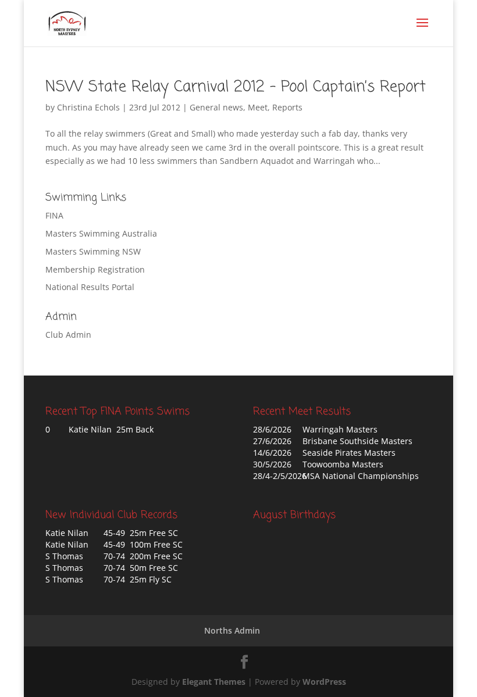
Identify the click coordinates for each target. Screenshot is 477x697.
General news (216, 107)
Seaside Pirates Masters (349, 452)
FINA (54, 215)
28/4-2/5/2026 (280, 475)
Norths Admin (232, 630)
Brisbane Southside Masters (357, 440)
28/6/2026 (272, 429)
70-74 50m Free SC (141, 567)
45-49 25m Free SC (141, 532)
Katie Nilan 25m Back (111, 429)
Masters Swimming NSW (93, 251)
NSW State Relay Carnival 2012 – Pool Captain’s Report (235, 87)
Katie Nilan (66, 532)
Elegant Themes (213, 681)
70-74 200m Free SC (143, 556)
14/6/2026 (272, 452)
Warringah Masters (340, 429)
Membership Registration (95, 269)
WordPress (324, 681)
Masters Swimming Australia (101, 233)
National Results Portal (89, 286)
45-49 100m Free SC (143, 544)
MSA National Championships (360, 475)
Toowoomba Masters (342, 464)
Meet (258, 107)
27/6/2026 (272, 440)
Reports (287, 107)
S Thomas (64, 556)
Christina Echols (88, 107)
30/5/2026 (272, 464)
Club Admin (68, 334)
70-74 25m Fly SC (138, 579)
